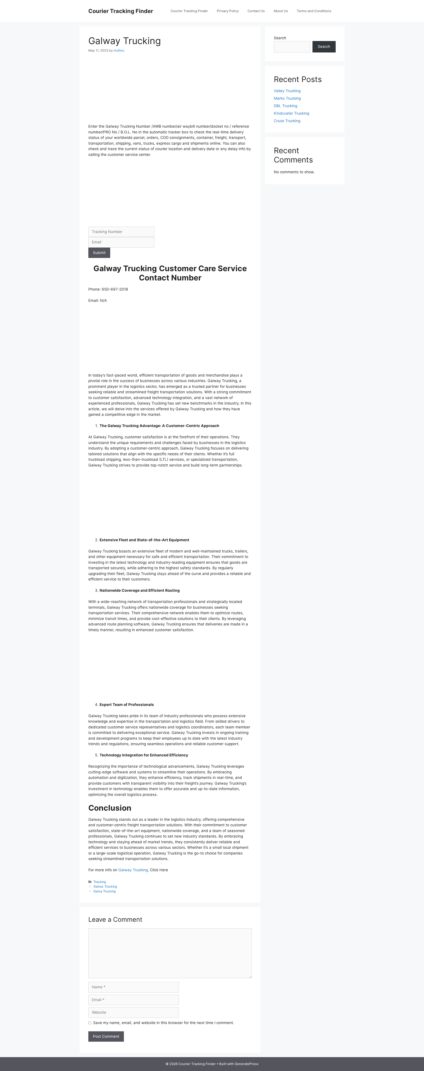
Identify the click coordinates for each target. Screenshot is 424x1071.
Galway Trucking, (133, 870)
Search (280, 38)
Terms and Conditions (314, 11)
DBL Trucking (285, 106)
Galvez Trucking (105, 886)
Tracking (99, 882)
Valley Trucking (287, 91)
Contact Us (256, 11)
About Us (281, 11)
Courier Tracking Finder (120, 11)
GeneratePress (246, 1064)
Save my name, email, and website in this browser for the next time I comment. (163, 1023)
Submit (99, 252)
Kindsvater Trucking (291, 113)
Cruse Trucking (287, 121)
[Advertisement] (170, 91)
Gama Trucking (104, 891)
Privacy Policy (228, 11)
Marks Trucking (287, 98)
